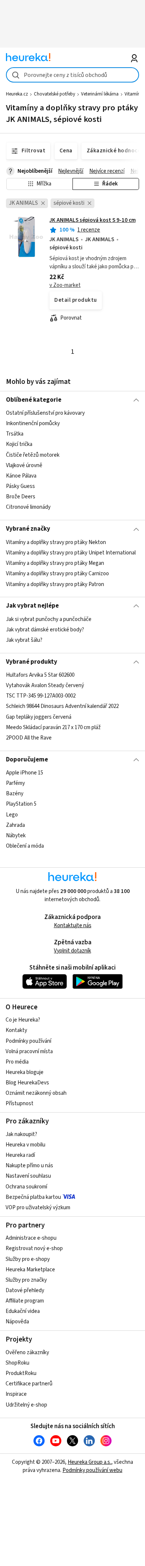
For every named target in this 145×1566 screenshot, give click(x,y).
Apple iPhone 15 (24, 773)
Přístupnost (19, 1103)
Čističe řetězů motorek (32, 455)
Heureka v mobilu (25, 1145)
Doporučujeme (27, 759)
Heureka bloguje (25, 1072)
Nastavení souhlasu (28, 1176)
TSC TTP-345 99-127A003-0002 (40, 696)
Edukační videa (23, 1311)
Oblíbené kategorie (33, 399)
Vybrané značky (28, 528)
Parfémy (15, 783)
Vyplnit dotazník (72, 951)
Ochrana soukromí (26, 1187)
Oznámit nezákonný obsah (36, 1093)
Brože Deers (20, 497)
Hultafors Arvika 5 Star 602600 (40, 675)
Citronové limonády (28, 507)
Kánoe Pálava (21, 476)
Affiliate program (25, 1301)
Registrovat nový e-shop (34, 1248)
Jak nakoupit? (21, 1134)
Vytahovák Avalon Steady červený (45, 685)
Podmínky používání (28, 1041)
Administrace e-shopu (31, 1238)
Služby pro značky (26, 1280)
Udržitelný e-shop (26, 1405)
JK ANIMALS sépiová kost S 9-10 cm (92, 220)
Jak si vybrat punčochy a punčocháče (48, 619)
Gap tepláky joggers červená (38, 717)
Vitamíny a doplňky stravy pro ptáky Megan (55, 563)
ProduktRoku (21, 1373)
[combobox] (72, 74)
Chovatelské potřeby (54, 94)
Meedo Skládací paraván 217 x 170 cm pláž (53, 727)
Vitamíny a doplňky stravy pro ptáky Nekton (56, 542)
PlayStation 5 (21, 804)
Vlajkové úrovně (24, 465)
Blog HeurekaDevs (27, 1083)
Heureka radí (20, 1155)
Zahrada (15, 825)
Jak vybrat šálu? (24, 640)
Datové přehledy (25, 1290)
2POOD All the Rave (29, 738)
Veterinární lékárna (100, 94)
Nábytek (16, 835)
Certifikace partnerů (29, 1384)
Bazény (14, 793)
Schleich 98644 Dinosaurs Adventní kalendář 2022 (62, 707)
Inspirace (16, 1394)
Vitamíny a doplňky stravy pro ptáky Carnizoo (57, 573)
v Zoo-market (65, 285)
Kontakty (16, 1030)
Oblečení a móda (25, 846)
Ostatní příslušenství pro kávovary (45, 413)
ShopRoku (17, 1363)
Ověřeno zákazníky (27, 1352)
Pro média (17, 1062)
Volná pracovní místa (29, 1051)
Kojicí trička (19, 445)
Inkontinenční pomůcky (33, 423)
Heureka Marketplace (30, 1270)
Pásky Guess (20, 486)
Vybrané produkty (31, 661)
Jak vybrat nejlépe (32, 605)
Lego (12, 815)
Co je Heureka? (23, 1020)
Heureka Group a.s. (89, 1462)
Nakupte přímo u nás (29, 1165)
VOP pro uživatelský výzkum (38, 1207)
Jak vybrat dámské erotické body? (45, 630)
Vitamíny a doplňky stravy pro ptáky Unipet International (71, 553)
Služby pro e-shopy (28, 1259)
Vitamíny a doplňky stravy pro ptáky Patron (55, 584)
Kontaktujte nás (72, 925)
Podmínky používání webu (92, 1470)
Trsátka (14, 434)
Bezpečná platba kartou (33, 1197)
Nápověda (17, 1322)
